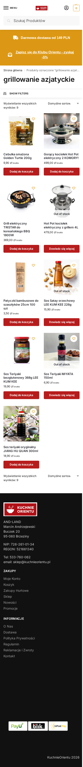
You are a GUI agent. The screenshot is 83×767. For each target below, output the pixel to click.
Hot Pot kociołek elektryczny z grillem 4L (61, 225)
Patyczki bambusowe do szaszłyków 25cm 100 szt (21, 304)
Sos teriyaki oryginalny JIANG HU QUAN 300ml (20, 449)
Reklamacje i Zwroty (18, 650)
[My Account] (66, 8)
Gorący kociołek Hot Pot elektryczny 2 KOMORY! (61, 156)
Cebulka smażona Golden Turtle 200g (17, 156)
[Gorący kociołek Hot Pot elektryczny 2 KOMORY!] (62, 131)
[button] (76, 8)
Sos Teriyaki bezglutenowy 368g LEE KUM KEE (20, 378)
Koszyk (8, 584)
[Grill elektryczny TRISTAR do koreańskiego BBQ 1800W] (21, 200)
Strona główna (12, 70)
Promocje (10, 608)
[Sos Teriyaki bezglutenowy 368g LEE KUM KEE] (21, 350)
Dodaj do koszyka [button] (21, 171)
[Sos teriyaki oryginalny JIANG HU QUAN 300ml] (21, 423)
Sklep (7, 596)
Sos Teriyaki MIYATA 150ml (58, 376)
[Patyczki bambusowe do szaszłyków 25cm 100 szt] (21, 277)
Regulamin (11, 644)
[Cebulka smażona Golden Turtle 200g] (21, 131)
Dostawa (10, 632)
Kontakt (9, 656)
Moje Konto (11, 579)
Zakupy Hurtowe (16, 590)
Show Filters (19, 93)
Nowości (9, 602)
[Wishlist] (33, 118)
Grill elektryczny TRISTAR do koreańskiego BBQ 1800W (16, 229)
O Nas (8, 626)
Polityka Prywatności (19, 638)
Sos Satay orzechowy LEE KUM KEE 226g (59, 302)
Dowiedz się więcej (61, 248)
